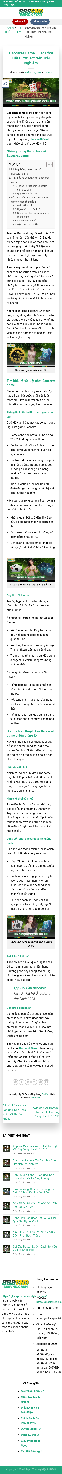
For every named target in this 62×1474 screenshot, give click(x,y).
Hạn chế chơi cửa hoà (28, 209)
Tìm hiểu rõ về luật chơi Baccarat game (30, 179)
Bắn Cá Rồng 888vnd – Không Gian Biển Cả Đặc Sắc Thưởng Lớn (34, 1191)
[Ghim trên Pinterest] (40, 1082)
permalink (35, 1097)
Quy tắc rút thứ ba (27, 193)
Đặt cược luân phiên (27, 224)
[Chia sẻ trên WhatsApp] (15, 1082)
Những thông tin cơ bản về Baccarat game (26, 171)
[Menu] (5, 12)
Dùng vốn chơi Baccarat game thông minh (33, 215)
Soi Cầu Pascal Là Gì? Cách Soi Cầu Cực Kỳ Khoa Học (35, 1248)
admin (49, 73)
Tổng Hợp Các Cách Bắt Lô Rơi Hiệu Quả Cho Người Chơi (35, 1219)
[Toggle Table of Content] (48, 164)
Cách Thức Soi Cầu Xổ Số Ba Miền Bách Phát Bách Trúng (34, 1234)
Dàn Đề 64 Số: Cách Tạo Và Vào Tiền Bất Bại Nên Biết (35, 1205)
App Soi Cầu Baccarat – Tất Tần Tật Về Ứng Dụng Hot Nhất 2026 (46, 1112)
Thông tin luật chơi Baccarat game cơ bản (32, 187)
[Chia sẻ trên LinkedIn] (46, 1082)
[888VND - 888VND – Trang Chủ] (31, 13)
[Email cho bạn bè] (34, 1082)
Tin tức (45, 1094)
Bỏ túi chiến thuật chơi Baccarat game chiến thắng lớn (29, 199)
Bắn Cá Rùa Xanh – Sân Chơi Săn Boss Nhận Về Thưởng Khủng (33, 1176)
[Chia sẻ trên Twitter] (28, 1082)
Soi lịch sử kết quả (26, 220)
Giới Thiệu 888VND (32, 1391)
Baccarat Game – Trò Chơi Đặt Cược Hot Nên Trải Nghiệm (35, 1162)
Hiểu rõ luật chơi (25, 205)
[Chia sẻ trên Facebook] (21, 1082)
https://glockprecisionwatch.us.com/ (24, 1296)
